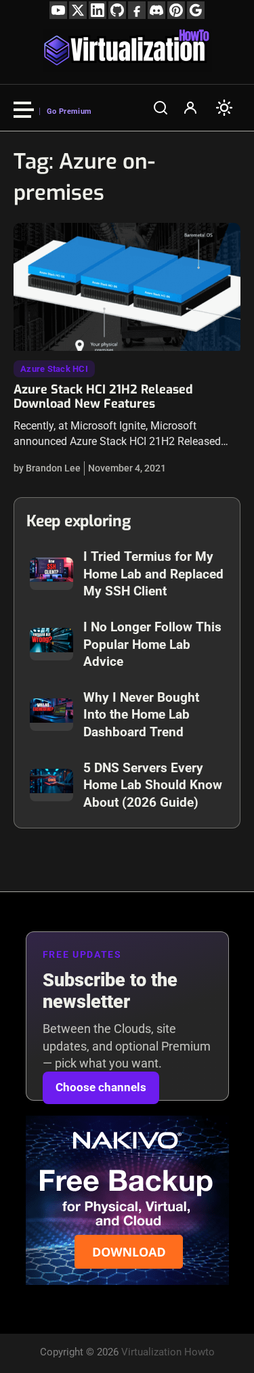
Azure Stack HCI (54, 369)
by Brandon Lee (47, 468)
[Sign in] (190, 108)
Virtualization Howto (168, 1352)
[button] (160, 108)
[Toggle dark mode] (224, 107)
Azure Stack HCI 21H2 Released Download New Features (103, 397)
